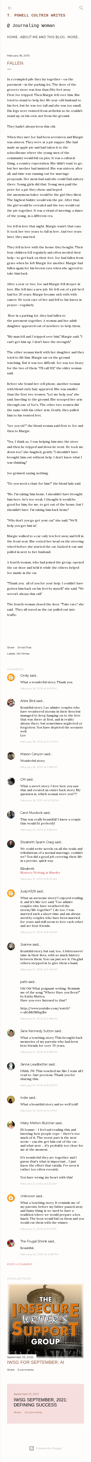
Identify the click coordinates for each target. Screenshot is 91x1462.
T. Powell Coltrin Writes (36, 15)
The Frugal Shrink (33, 1241)
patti (23, 982)
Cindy (24, 675)
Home (12, 37)
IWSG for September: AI (35, 1362)
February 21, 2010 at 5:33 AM (38, 1183)
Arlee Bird (27, 701)
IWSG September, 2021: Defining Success (40, 1402)
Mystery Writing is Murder (40, 873)
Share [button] (10, 647)
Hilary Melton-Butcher (37, 1123)
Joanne (26, 944)
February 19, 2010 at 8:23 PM (38, 1085)
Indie (24, 1098)
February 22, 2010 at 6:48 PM (39, 1254)
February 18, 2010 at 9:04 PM (39, 741)
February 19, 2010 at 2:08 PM (39, 1018)
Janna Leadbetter (34, 1064)
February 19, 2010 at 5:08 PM (38, 1052)
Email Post (25, 647)
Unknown (27, 1196)
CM (23, 779)
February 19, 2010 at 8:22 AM (38, 879)
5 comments (26, 1369)
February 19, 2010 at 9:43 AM (38, 969)
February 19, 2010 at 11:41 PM (38, 1110)
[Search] (81, 7)
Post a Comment (19, 1264)
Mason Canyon (31, 754)
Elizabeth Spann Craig (37, 842)
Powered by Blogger (49, 1448)
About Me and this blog (42, 37)
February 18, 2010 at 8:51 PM (38, 688)
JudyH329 (28, 891)
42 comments (33, 1412)
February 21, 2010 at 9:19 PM (38, 1229)
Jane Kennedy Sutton (37, 1031)
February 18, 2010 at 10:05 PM (39, 800)
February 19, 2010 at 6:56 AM (38, 829)
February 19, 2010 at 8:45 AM (38, 932)
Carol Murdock (31, 813)
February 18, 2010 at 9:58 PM (38, 767)
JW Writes (22, 653)
